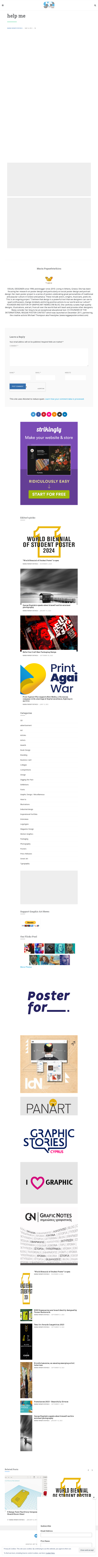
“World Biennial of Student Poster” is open (41, 560)
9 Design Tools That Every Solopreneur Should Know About (23, 1513)
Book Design (25, 750)
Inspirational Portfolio (28, 814)
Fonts (22, 789)
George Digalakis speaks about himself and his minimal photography (46, 606)
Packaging (24, 839)
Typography (25, 863)
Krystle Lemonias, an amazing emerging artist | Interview (54, 1364)
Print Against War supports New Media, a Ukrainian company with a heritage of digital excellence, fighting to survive (47, 699)
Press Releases (26, 854)
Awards (23, 745)
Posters (23, 849)
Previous (88, 1470)
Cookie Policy (50, 1553)
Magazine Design (27, 829)
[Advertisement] (49, 179)
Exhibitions (24, 784)
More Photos (26, 967)
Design (23, 775)
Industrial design (26, 809)
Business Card (25, 760)
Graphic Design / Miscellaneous (32, 794)
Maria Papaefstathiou (15, 28)
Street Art (24, 858)
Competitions (25, 770)
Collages (23, 765)
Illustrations (25, 804)
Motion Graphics (26, 834)
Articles (23, 735)
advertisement (26, 725)
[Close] (94, 1497)
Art (21, 730)
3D (21, 720)
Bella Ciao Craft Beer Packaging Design (39, 652)
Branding (23, 755)
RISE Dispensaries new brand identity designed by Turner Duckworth (55, 1311)
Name (12, 373)
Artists (22, 740)
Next (91, 1470)
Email (38, 373)
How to (23, 799)
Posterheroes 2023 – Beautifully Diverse (51, 1402)
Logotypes (24, 824)
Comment (14, 346)
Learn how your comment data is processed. (64, 399)
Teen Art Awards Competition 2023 (49, 1324)
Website (68, 373)
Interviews (24, 819)
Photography (25, 844)
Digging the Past (26, 779)
